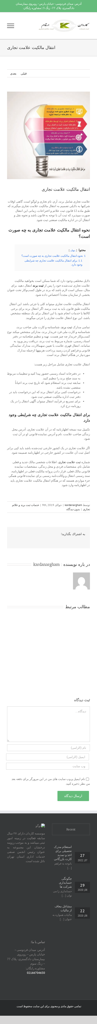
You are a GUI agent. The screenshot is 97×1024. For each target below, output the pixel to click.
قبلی (24, 73)
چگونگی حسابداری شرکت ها (65, 883)
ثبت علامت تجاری (69, 462)
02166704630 (36, 973)
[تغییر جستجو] (27, 25)
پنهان (72, 250)
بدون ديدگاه (73, 509)
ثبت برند (66, 327)
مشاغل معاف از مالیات (63, 908)
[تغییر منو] (11, 26)
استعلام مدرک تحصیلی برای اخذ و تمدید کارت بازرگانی (63, 853)
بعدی (13, 73)
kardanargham (73, 505)
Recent (71, 829)
